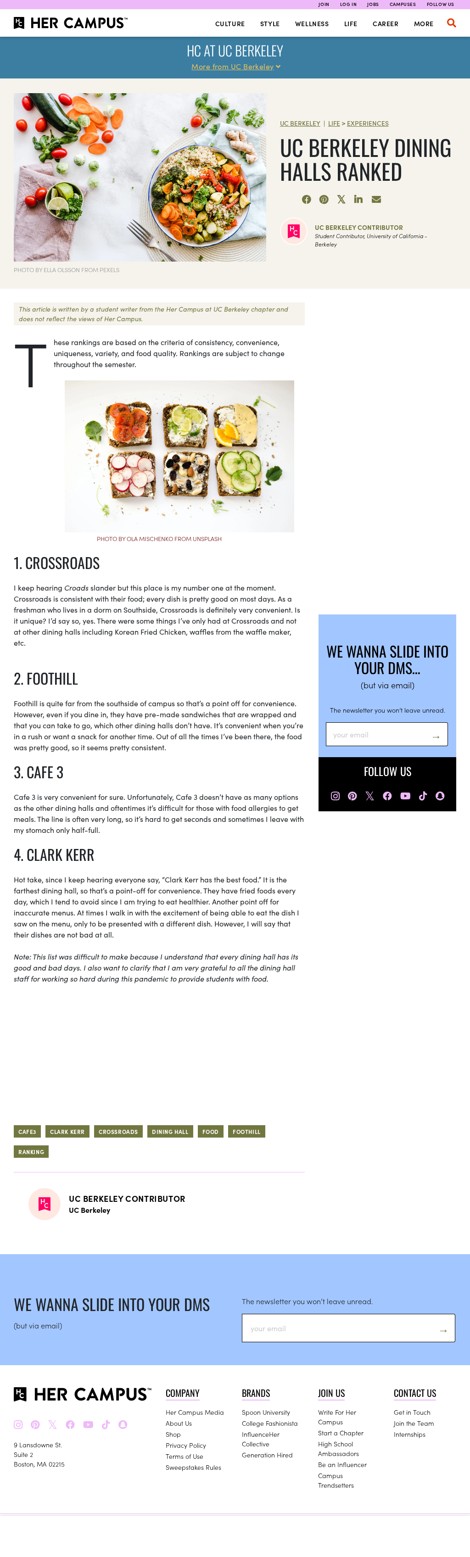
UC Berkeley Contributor (359, 227)
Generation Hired (267, 1454)
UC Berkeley (300, 123)
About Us (179, 1423)
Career (386, 23)
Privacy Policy (186, 1445)
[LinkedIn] (359, 200)
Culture (230, 23)
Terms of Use (184, 1456)
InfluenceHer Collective (261, 1438)
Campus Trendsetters (336, 1480)
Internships (409, 1434)
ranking (31, 1151)
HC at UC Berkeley (235, 50)
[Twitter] (341, 200)
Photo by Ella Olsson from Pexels (66, 269)
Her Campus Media (195, 1412)
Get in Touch (412, 1412)
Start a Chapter (341, 1432)
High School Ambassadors (338, 1448)
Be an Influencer (342, 1464)
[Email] (376, 200)
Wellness (312, 23)
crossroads (118, 1131)
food (210, 1131)
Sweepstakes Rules (193, 1467)
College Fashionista (270, 1423)
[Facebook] (306, 200)
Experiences (368, 123)
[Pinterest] (324, 200)
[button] (451, 22)
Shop (173, 1434)
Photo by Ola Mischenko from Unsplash (159, 538)
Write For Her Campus (337, 1416)
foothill (247, 1131)
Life (351, 23)
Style (270, 23)
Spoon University (266, 1412)
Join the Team (414, 1423)
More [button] (424, 23)
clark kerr (67, 1131)
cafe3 (27, 1131)
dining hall (170, 1131)
